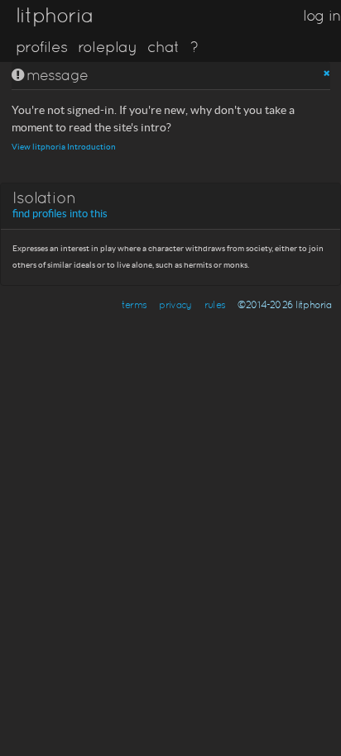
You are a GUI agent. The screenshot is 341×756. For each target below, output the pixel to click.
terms (134, 305)
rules (214, 305)
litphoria (54, 15)
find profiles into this (60, 214)
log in (322, 15)
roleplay (107, 46)
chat (163, 46)
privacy (175, 305)
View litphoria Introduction (64, 146)
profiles (41, 46)
